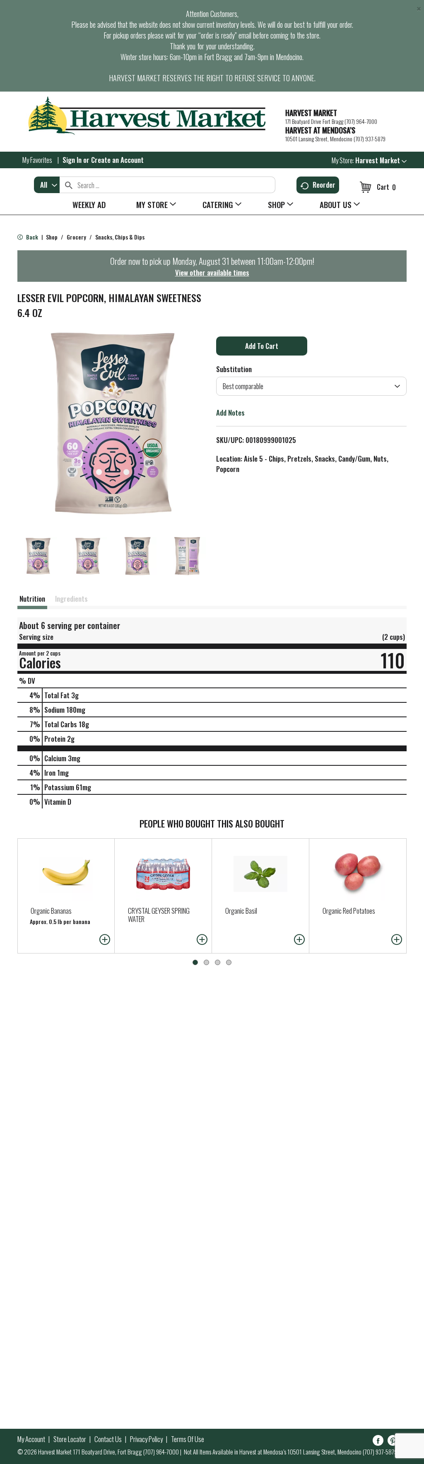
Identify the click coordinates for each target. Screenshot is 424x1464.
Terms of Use (187, 1439)
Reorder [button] (324, 184)
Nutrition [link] (32, 598)
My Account (31, 1439)
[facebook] (378, 1442)
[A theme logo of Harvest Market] (147, 116)
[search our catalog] (69, 185)
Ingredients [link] (71, 598)
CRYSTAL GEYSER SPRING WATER (159, 914)
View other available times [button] (212, 272)
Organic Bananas (51, 910)
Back (31, 236)
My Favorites (37, 160)
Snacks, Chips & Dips (120, 236)
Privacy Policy (146, 1439)
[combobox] (47, 185)
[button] (381, 160)
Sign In (72, 160)
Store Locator (69, 1439)
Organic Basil (241, 910)
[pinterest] (393, 1442)
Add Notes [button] (230, 412)
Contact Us (108, 1439)
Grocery (76, 236)
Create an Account (117, 160)
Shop (52, 236)
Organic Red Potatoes (349, 910)
